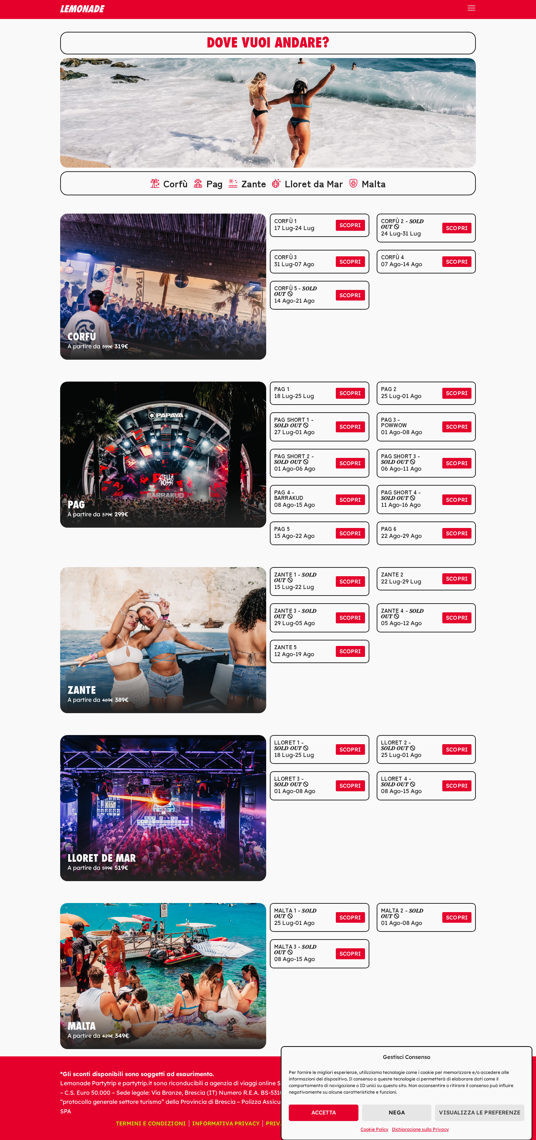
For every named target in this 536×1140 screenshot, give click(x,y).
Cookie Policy (374, 1129)
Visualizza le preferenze (479, 1112)
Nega (397, 1112)
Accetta (323, 1112)
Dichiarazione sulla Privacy (420, 1129)
